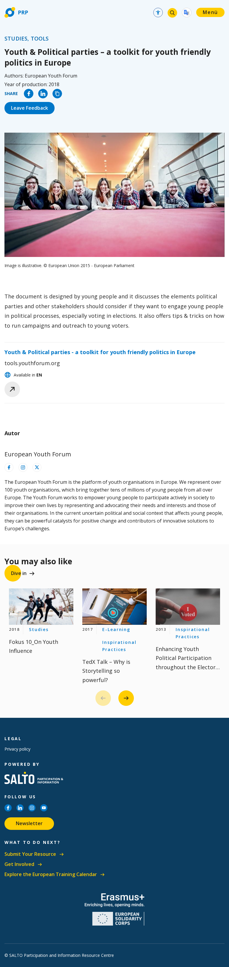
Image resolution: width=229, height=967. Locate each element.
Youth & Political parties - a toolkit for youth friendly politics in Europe (100, 352)
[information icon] (8, 467)
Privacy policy (17, 749)
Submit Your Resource (30, 854)
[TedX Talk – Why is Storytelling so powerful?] (114, 606)
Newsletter (29, 823)
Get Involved (19, 864)
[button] (126, 698)
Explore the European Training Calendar (50, 874)
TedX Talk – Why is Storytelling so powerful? (106, 671)
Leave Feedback (29, 108)
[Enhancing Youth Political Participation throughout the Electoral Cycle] (188, 606)
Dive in (19, 573)
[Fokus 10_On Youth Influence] (41, 606)
